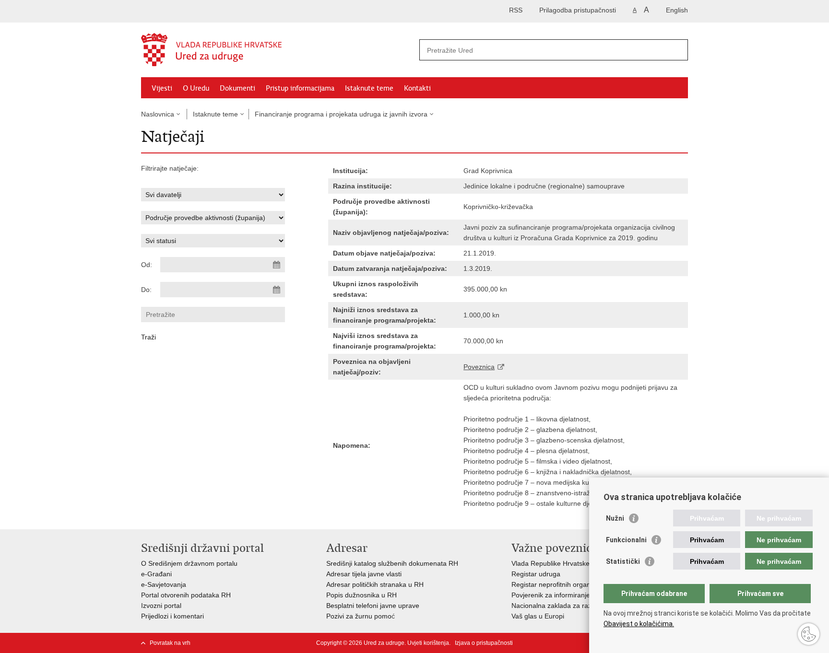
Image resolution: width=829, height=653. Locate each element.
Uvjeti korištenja (428, 643)
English (677, 10)
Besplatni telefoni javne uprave (372, 605)
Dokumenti (237, 88)
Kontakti (417, 88)
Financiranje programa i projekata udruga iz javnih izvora (341, 114)
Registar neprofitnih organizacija (560, 584)
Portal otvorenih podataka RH (186, 595)
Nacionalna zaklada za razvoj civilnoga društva (582, 605)
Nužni (615, 518)
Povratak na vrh (170, 643)
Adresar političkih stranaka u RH (375, 584)
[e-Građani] (182, 11)
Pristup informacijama (300, 88)
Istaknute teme (369, 88)
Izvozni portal (161, 605)
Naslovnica (157, 114)
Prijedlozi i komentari (172, 616)
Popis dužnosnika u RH (361, 595)
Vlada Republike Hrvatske (550, 563)
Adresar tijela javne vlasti (364, 574)
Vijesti (162, 88)
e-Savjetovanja (163, 584)
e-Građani (156, 574)
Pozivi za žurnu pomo (358, 616)
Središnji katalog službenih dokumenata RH (392, 563)
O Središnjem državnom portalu (189, 563)
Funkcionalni (626, 540)
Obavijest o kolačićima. (639, 624)
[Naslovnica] (277, 50)
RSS (515, 10)
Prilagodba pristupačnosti (577, 10)
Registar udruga (535, 574)
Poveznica (479, 367)
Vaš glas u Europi (537, 616)
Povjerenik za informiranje (550, 595)
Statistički (623, 561)
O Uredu (196, 88)
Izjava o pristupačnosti (484, 643)
